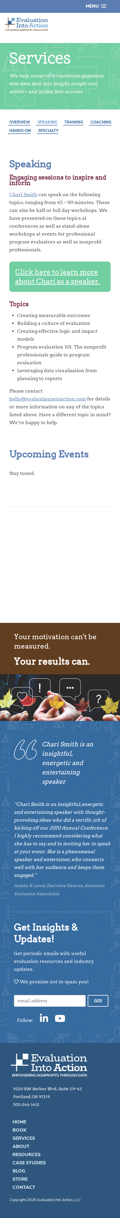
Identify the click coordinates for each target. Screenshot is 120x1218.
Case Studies (29, 1163)
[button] (96, 6)
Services (24, 1138)
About (21, 1146)
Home (19, 1122)
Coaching (101, 122)
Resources (26, 1154)
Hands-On (20, 130)
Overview (19, 122)
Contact (24, 1187)
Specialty (48, 130)
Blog (19, 1171)
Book (20, 1130)
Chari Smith (23, 194)
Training (73, 122)
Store (20, 1179)
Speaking (47, 122)
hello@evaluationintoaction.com (47, 399)
